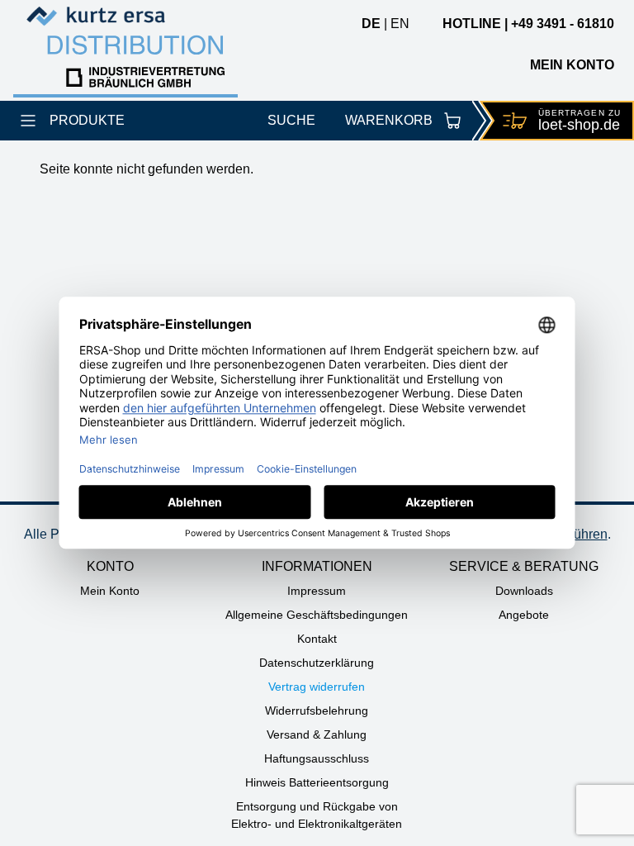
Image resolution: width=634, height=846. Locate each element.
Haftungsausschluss (316, 758)
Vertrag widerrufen (316, 686)
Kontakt (317, 638)
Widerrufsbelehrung (316, 710)
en (399, 24)
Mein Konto (110, 590)
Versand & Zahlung (317, 734)
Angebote (524, 614)
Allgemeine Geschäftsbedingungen (316, 614)
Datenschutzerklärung (316, 662)
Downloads (524, 590)
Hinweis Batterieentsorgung (317, 782)
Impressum (316, 590)
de (371, 24)
